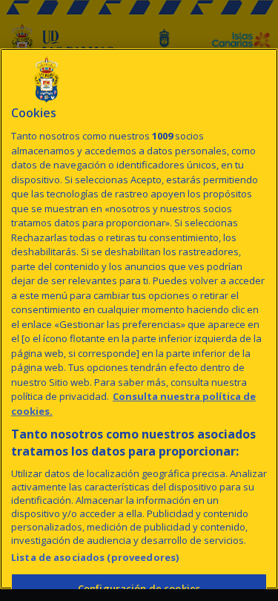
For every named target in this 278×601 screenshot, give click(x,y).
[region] (139, 318)
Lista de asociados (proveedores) (95, 557)
